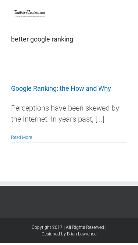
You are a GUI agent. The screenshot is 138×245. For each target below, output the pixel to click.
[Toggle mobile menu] (124, 11)
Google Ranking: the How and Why (61, 88)
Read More (21, 137)
